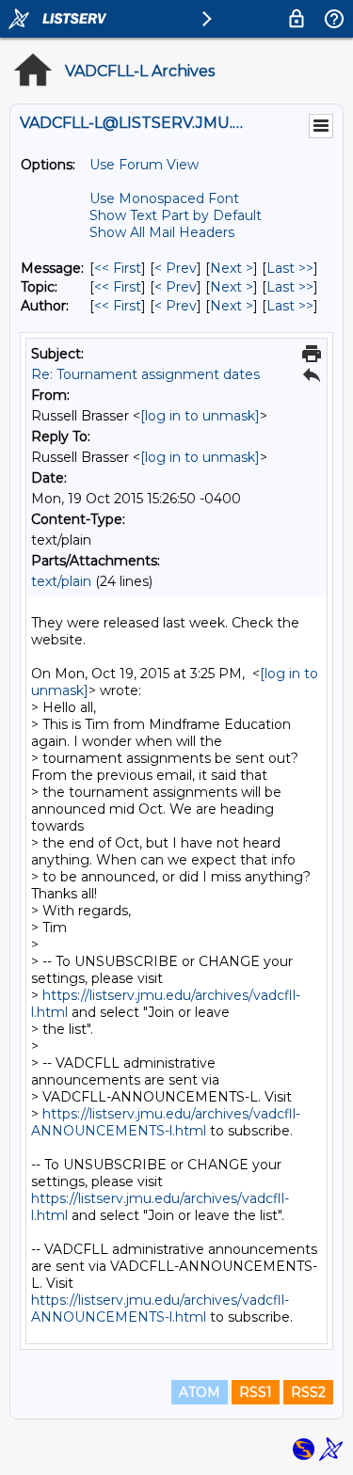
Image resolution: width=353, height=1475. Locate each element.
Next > (231, 268)
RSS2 (308, 1392)
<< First (117, 268)
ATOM (199, 1392)
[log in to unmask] (200, 415)
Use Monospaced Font (164, 198)
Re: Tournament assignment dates (145, 374)
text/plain (61, 581)
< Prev (175, 268)
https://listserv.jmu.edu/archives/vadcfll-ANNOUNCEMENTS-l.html (165, 1122)
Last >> (289, 268)
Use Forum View (144, 164)
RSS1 (255, 1392)
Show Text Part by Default (175, 215)
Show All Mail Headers (161, 232)
